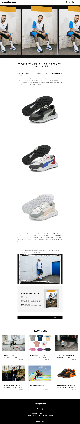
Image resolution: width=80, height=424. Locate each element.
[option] (40, 110)
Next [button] (64, 110)
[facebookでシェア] (40, 317)
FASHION (32, 383)
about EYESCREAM (26, 419)
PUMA (19, 73)
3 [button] (40, 133)
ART (40, 415)
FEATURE (34, 413)
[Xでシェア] (25, 317)
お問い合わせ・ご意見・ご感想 (40, 419)
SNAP (46, 413)
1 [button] (39, 133)
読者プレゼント (47, 419)
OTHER (51, 415)
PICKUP (41, 413)
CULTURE (5, 383)
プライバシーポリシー (53, 419)
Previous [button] (16, 110)
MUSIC (35, 415)
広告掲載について (32, 419)
